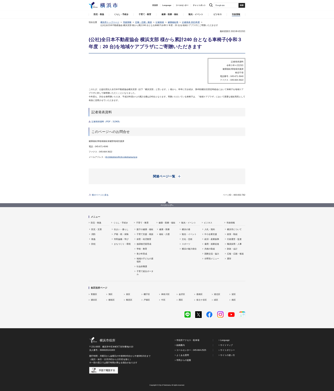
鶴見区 (129, 300)
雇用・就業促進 (211, 244)
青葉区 (94, 294)
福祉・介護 (164, 234)
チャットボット (199, 5)
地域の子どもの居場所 (145, 260)
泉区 (128, 294)
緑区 (216, 300)
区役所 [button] (155, 5)
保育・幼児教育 (144, 239)
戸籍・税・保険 (121, 234)
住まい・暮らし (121, 229)
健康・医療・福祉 (167, 223)
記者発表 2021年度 (191, 22)
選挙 (229, 258)
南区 (234, 300)
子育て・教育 (142, 223)
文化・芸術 (187, 239)
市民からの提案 (183, 360)
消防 (93, 234)
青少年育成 (142, 254)
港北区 (217, 294)
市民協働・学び (121, 239)
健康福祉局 (173, 22)
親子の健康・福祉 (145, 229)
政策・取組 (232, 234)
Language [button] (166, 5)
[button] (167, 176)
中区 (163, 300)
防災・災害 (96, 229)
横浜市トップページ (109, 22)
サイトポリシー (227, 350)
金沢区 (182, 294)
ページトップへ (167, 205)
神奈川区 (165, 294)
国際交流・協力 (211, 254)
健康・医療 (164, 229)
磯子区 (147, 294)
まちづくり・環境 (122, 244)
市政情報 (127, 22)
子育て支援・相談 (145, 234)
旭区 (110, 294)
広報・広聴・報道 (143, 22)
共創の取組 (209, 249)
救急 (93, 239)
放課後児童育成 (144, 244)
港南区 (199, 294)
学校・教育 (142, 249)
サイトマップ (226, 345)
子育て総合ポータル (145, 272)
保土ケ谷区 (201, 300)
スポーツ (186, 244)
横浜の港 (186, 229)
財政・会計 (232, 249)
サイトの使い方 (227, 355)
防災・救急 (96, 223)
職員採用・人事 (234, 244)
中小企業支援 (210, 234)
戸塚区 (147, 300)
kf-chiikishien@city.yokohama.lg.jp (121, 157)
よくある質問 (182, 355)
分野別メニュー (211, 258)
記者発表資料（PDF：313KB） (106, 121)
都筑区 (111, 300)
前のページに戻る (100, 195)
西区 (181, 300)
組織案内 (180, 345)
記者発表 (160, 22)
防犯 (93, 244)
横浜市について (234, 229)
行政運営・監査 (234, 239)
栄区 (234, 294)
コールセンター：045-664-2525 (191, 350)
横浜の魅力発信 (189, 249)
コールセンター (182, 5)
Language (225, 340)
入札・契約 (209, 229)
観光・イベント (188, 223)
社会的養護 (142, 266)
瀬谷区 (94, 300)
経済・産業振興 (211, 239)
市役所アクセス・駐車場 (187, 340)
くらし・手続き (120, 223)
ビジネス (208, 223)
